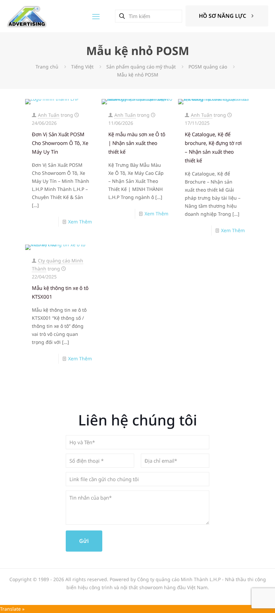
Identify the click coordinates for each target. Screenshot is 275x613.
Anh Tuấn (48, 115)
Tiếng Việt (82, 66)
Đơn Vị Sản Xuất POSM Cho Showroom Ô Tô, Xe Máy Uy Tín (60, 143)
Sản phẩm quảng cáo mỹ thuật (141, 66)
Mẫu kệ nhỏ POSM (137, 74)
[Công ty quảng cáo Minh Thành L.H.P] (27, 16)
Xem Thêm (80, 221)
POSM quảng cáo (207, 66)
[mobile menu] (96, 16)
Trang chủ (47, 66)
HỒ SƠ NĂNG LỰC (222, 15)
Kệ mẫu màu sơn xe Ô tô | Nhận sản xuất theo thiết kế (136, 143)
